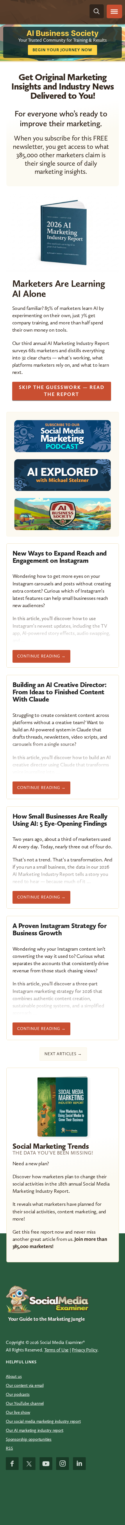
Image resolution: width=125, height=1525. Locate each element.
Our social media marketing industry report (43, 1421)
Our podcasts (18, 1394)
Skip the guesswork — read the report (61, 390)
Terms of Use (56, 1350)
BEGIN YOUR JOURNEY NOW (62, 50)
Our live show (18, 1412)
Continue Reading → (41, 656)
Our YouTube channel (25, 1403)
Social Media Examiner (36, 11)
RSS (9, 1448)
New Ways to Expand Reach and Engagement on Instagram (59, 557)
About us (14, 1376)
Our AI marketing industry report (34, 1430)
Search (97, 11)
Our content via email (25, 1385)
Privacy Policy (84, 1350)
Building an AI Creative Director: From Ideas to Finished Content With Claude (59, 692)
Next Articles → (63, 1053)
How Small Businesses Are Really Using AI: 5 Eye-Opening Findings (60, 820)
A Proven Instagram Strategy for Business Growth (59, 929)
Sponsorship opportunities (28, 1439)
